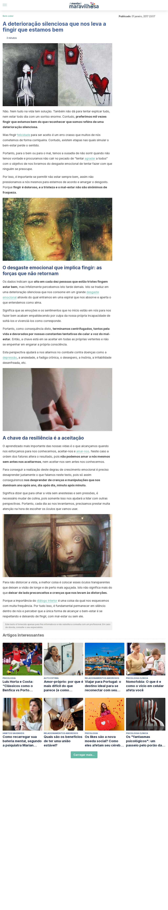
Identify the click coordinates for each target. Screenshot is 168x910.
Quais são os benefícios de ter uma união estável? (63, 741)
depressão (10, 357)
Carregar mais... (84, 754)
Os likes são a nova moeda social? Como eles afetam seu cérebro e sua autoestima (104, 741)
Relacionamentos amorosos (102, 678)
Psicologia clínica (137, 678)
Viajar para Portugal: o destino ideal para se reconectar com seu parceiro (103, 686)
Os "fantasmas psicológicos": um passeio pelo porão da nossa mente (144, 741)
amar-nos (82, 451)
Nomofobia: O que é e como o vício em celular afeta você (145, 686)
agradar (90, 158)
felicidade (23, 135)
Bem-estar (8, 16)
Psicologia (9, 678)
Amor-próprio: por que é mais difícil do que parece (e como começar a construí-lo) (63, 686)
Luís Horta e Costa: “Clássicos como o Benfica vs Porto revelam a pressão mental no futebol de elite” (19, 686)
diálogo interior (47, 600)
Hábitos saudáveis (13, 733)
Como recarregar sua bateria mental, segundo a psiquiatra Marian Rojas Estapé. (22, 741)
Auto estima (51, 678)
